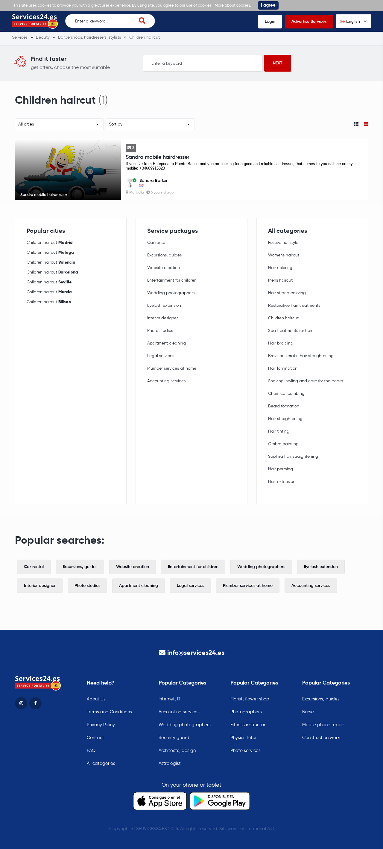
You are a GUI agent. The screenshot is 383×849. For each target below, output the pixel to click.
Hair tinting (278, 431)
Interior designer (162, 318)
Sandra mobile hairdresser (157, 157)
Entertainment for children (172, 280)
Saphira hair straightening (293, 456)
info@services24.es (195, 653)
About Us (96, 699)
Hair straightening (285, 419)
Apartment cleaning (166, 343)
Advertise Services (308, 21)
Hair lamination (282, 368)
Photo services (245, 750)
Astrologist (170, 763)
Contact (95, 737)
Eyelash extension (164, 305)
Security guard (174, 737)
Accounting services (166, 381)
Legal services (160, 356)
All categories (101, 763)
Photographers (246, 712)
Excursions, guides (164, 255)
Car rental (156, 243)
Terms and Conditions (109, 712)
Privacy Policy (101, 725)
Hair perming (280, 469)
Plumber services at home (171, 368)
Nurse (308, 712)
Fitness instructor (247, 725)
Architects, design (177, 750)
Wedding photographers (170, 293)
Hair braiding (280, 343)
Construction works (321, 737)
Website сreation (163, 268)
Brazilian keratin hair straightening (301, 356)
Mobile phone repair (323, 725)
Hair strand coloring (287, 293)
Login (270, 21)
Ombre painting (283, 444)
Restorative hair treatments (294, 305)
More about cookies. (233, 5)
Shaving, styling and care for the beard (305, 381)
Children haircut (50, 243)
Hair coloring (280, 268)
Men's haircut (280, 280)
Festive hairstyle (283, 243)
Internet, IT (169, 699)
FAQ (91, 750)
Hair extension (281, 482)
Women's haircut (283, 255)
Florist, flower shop (249, 699)
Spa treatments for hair (290, 331)
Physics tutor (243, 737)
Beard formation (283, 406)
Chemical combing (286, 394)
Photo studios (160, 331)
